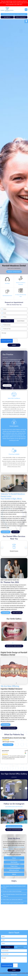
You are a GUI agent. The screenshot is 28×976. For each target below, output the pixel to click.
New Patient (7, 320)
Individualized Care (7, 295)
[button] (26, 21)
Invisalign (7, 283)
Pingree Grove (14, 866)
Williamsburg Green (14, 870)
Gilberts (14, 874)
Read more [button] (12, 761)
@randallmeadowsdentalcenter (14, 806)
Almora (14, 858)
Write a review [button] (8, 744)
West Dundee (14, 862)
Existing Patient (20, 947)
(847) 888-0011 (18, 4)
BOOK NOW (14, 974)
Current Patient (20, 320)
